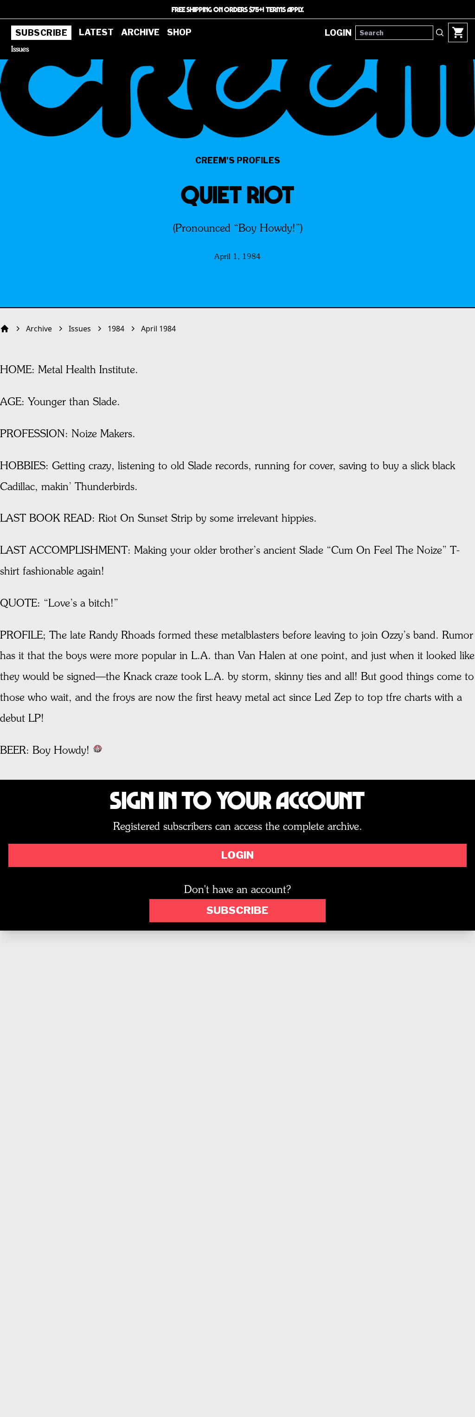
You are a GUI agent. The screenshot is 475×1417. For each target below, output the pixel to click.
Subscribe (41, 33)
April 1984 (158, 329)
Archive (140, 32)
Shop (179, 32)
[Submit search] (439, 32)
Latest (96, 32)
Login (237, 854)
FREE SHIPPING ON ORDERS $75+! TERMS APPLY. (238, 9)
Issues (20, 49)
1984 (116, 329)
